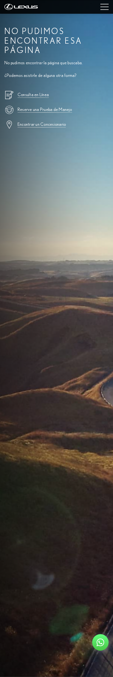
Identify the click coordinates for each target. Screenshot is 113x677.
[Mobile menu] (104, 7)
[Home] (21, 7)
